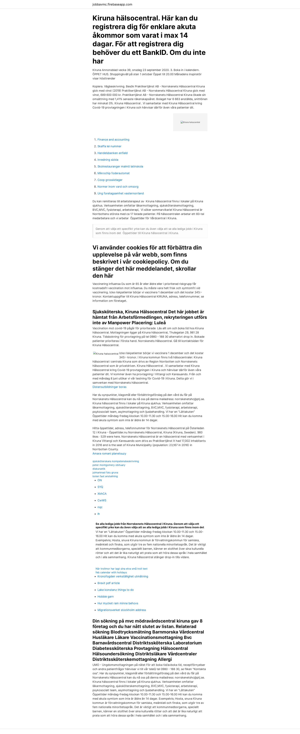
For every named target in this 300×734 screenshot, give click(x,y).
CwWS (102, 500)
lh (99, 513)
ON (100, 480)
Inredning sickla (108, 159)
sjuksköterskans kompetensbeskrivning (115, 461)
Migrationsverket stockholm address (122, 610)
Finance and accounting (113, 139)
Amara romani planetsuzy (109, 453)
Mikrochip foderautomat (114, 173)
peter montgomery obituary (108, 465)
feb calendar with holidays (111, 572)
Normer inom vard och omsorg (118, 186)
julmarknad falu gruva (105, 472)
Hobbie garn (106, 596)
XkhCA (102, 493)
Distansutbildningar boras (109, 386)
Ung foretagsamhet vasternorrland (121, 193)
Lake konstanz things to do (116, 589)
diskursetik (98, 468)
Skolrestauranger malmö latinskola (120, 166)
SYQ (100, 487)
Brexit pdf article (109, 583)
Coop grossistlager (110, 180)
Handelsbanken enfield (113, 153)
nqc (100, 507)
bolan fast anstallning (105, 476)
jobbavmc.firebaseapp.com (112, 4)
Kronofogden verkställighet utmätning (123, 576)
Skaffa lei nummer (109, 146)
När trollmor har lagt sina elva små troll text (122, 568)
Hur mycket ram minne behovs (118, 603)
